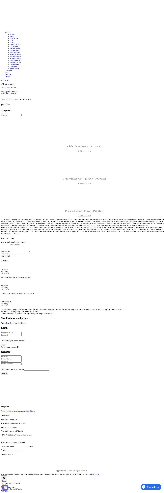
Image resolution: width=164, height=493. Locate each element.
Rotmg (12, 34)
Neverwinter (14, 38)
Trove (12, 36)
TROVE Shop (12, 99)
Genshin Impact (15, 60)
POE (11, 40)
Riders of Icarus (15, 54)
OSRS (12, 42)
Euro (6, 491)
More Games (14, 68)
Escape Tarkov (15, 44)
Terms (7, 76)
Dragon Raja (14, 50)
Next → (23, 323)
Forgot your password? (10, 347)
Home (3, 99)
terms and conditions (27, 411)
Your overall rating (7, 242)
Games (7, 32)
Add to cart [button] (86, 151)
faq (18, 411)
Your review (5, 252)
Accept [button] (88, 474)
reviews (14, 411)
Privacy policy (6, 411)
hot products (13, 92)
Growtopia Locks (16, 66)
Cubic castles (14, 46)
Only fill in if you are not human (12, 341)
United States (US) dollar (13, 489)
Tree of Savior (15, 48)
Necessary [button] (4, 483)
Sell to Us (8, 74)
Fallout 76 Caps (15, 62)
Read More (95, 474)
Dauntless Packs (15, 64)
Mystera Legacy (15, 58)
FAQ (7, 72)
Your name (5, 254)
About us (8, 70)
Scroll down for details (9, 94)
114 (17, 323)
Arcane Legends (15, 56)
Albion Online (15, 52)
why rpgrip (5, 92)
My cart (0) (5, 80)
